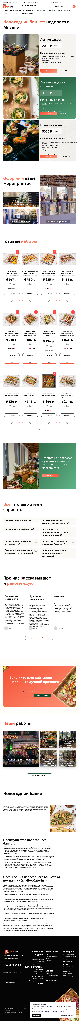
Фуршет (51, 10)
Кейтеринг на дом (68, 959)
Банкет (49, 970)
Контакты (67, 10)
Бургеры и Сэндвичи (52, 956)
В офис (41, 957)
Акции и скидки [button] (67, 973)
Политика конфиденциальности (10, 1016)
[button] (56, 2)
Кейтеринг (40, 10)
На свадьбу (40, 961)
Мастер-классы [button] (38, 971)
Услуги (15, 13)
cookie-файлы (48, 1006)
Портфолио (66, 971)
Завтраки (48, 958)
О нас (58, 10)
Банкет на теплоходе (52, 975)
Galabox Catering (68, 976)
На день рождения (68, 954)
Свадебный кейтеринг (69, 956)
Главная (6, 13)
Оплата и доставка (68, 966)
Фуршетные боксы (51, 954)
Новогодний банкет (27, 13)
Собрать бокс (8, 10)
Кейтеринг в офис (68, 961)
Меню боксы (18, 10)
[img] (9, 6)
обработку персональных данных (52, 1011)
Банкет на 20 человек (52, 978)
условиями (61, 1009)
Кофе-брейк (39, 974)
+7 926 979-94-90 (29, 5)
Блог (40, 983)
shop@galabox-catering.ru (30, 2)
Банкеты (29, 10)
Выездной (49, 973)
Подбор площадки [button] (37, 978)
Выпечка (48, 960)
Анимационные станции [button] (36, 981)
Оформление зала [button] (37, 976)
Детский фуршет (38, 964)
